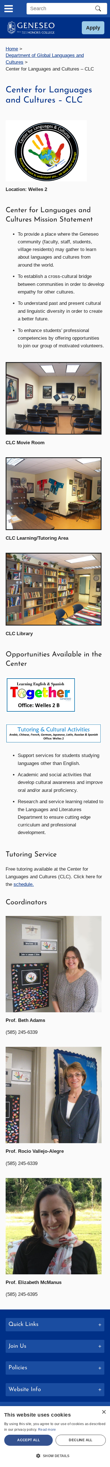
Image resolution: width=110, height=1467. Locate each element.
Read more (47, 1430)
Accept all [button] (28, 1440)
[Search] (98, 8)
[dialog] (55, 1436)
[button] (93, 27)
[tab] (55, 1324)
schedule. (24, 884)
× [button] (104, 1412)
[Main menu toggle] (8, 8)
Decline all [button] (80, 1440)
